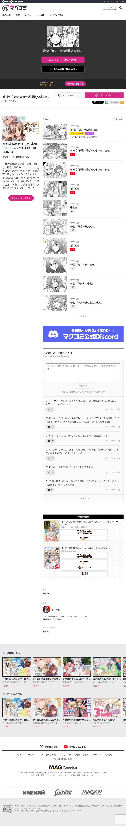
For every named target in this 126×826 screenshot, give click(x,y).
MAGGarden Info (77, 747)
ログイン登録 (56, 15)
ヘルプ (63, 755)
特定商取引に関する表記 (63, 759)
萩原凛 (25, 156)
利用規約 (108, 755)
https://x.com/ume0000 (52, 619)
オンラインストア (35, 755)
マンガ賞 (39, 15)
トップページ (19, 755)
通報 (118, 409)
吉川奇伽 (17, 156)
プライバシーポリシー (92, 755)
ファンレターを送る (21, 198)
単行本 (27, 15)
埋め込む (115, 102)
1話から (119, 119)
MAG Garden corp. (40, 772)
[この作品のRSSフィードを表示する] (122, 102)
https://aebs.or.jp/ (75, 811)
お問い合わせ (74, 755)
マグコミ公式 (51, 747)
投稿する (83, 386)
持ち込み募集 (51, 755)
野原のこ (7, 156)
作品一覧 (6, 15)
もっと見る (82, 316)
